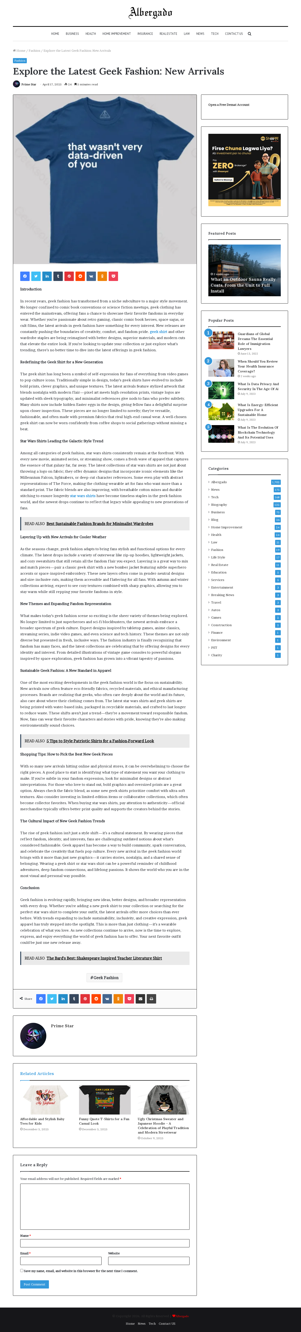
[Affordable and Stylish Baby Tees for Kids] (46, 1100)
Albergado (219, 482)
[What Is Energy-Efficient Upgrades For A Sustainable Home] (221, 411)
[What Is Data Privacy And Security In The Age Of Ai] (221, 390)
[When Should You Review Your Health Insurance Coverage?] (221, 368)
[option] (244, 270)
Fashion (34, 50)
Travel (216, 602)
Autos (215, 610)
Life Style (218, 557)
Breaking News (222, 595)
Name (25, 1235)
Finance (217, 632)
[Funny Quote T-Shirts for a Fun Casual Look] (105, 1100)
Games (216, 617)
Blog (214, 520)
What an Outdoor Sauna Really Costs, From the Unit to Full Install (243, 285)
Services (217, 580)
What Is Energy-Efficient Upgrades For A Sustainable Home (258, 410)
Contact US (234, 34)
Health (91, 34)
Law (187, 34)
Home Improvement (117, 34)
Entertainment (222, 587)
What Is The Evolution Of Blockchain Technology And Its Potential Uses (258, 432)
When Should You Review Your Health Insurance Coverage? (258, 366)
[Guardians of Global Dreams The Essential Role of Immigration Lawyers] (221, 340)
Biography (219, 504)
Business (72, 34)
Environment (221, 640)
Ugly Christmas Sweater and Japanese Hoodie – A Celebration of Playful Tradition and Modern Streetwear (163, 1125)
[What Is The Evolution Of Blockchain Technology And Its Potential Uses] (221, 434)
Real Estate (168, 34)
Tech (214, 34)
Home (55, 34)
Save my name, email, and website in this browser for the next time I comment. (81, 1271)
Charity (216, 655)
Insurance (145, 34)
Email (25, 1253)
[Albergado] (150, 13)
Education (218, 572)
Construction (221, 625)
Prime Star (28, 84)
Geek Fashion (106, 977)
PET (214, 647)
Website (114, 1253)
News (200, 34)
